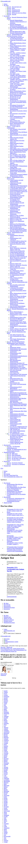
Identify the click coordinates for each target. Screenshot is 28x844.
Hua (5, 472)
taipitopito (14, 596)
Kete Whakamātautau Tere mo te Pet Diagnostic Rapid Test (13, 650)
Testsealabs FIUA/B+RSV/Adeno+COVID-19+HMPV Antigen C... (15, 543)
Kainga (5, 471)
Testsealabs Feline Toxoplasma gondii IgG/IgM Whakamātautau (15, 550)
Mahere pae (9, 647)
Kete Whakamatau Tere (6, 648)
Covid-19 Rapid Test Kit (7, 650)
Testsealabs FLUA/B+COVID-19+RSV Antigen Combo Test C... (15, 514)
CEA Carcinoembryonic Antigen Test (13, 476)
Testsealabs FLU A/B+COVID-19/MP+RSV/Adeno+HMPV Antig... (15, 532)
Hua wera (3, 647)
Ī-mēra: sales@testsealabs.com (9, 630)
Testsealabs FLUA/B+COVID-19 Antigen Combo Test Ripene (15, 521)
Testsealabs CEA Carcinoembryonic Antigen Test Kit (15, 569)
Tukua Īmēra (4, 673)
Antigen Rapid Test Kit (18, 648)
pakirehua (9, 596)
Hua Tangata (7, 474)
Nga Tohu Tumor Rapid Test (11, 475)
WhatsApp (3, 675)
